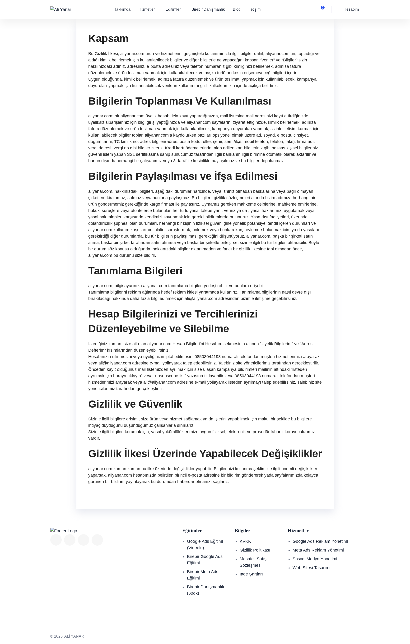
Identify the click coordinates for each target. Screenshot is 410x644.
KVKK (245, 541)
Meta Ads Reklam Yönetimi (318, 550)
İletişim (255, 9)
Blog (237, 9)
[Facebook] (56, 540)
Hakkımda (121, 9)
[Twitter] (69, 540)
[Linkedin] (83, 540)
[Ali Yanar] (60, 9)
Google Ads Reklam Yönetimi (320, 541)
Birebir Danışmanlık (208, 9)
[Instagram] (97, 540)
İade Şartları (251, 574)
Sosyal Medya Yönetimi (315, 559)
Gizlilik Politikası (255, 550)
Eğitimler (173, 9)
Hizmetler (147, 9)
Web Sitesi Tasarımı (312, 567)
